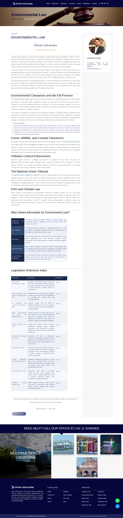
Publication (86, 3)
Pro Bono (72, 3)
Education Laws (86, 505)
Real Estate (85, 501)
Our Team (66, 498)
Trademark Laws (102, 501)
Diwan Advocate (31, 516)
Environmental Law (87, 495)
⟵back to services (19, 413)
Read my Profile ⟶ (92, 98)
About (49, 498)
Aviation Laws (102, 495)
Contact (94, 3)
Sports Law (85, 498)
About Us (55, 3)
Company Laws (102, 498)
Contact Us (51, 495)
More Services (102, 505)
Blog (64, 501)
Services (63, 3)
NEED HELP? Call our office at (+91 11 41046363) (61, 428)
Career (79, 3)
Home (48, 3)
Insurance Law (86, 491)
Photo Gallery (67, 495)
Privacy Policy (41, 516)
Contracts (101, 491)
